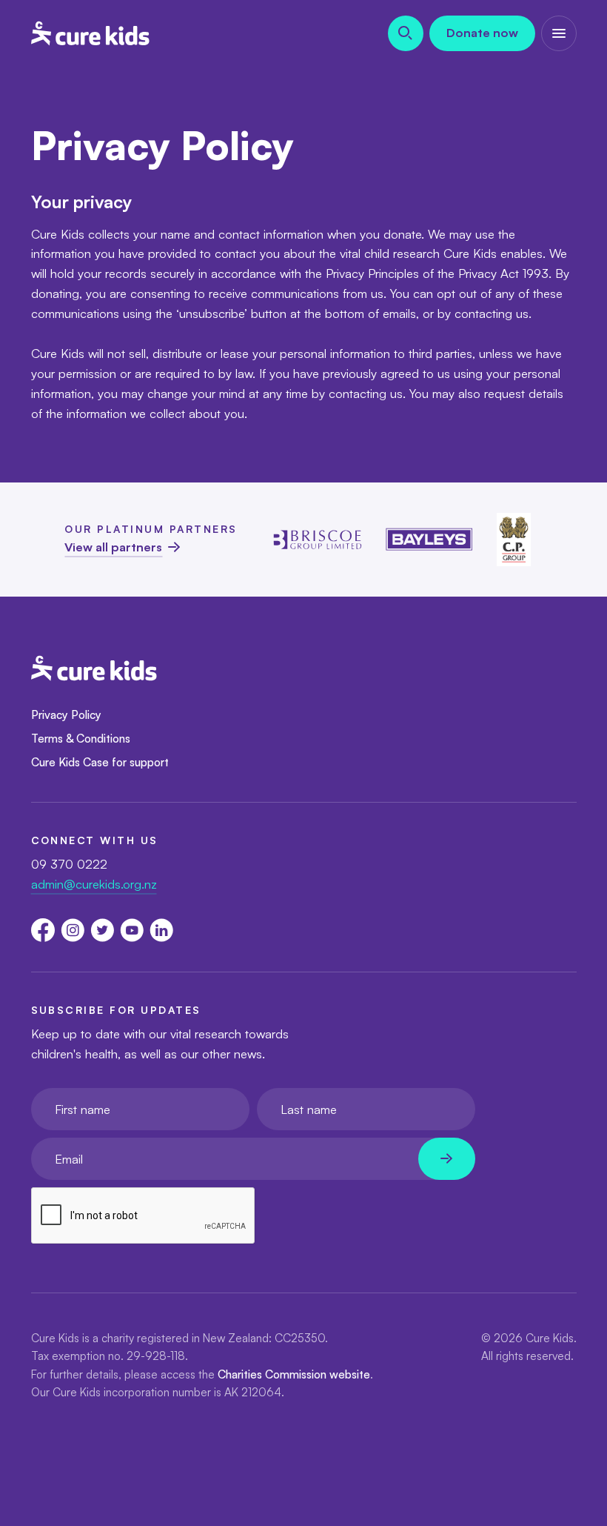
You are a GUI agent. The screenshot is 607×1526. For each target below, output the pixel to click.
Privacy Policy (66, 714)
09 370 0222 (69, 864)
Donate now (482, 32)
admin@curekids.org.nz (94, 884)
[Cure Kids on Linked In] (161, 930)
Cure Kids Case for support (100, 761)
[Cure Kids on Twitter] (102, 930)
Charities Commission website (294, 1374)
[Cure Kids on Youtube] (132, 930)
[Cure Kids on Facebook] (43, 930)
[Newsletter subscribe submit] (446, 1159)
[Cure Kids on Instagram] (72, 930)
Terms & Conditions (80, 738)
